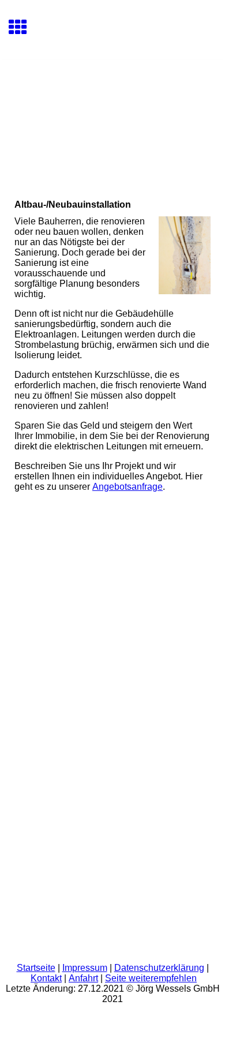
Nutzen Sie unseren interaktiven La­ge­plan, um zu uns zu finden (79, 788)
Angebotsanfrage (127, 487)
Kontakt (46, 978)
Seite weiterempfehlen (151, 978)
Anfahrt (83, 978)
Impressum (84, 968)
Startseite (36, 968)
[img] (112, 108)
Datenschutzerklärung (159, 968)
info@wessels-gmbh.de (63, 730)
